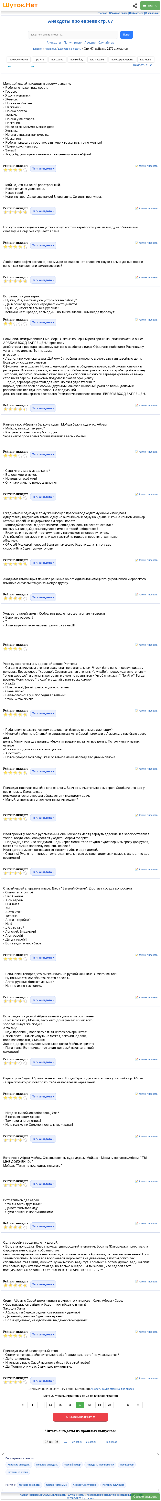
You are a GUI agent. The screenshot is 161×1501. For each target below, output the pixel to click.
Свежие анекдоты (145, 1496)
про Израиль (97, 59)
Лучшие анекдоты (29, 1485)
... (41, 1405)
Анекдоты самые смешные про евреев (112, 1389)
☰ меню (150, 5)
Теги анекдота (42, 168)
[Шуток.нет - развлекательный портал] (20, 9)
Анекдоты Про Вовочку (100, 1464)
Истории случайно (113, 1485)
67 (80, 1405)
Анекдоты (54, 42)
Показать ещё (142, 65)
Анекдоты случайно (84, 1485)
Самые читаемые (56, 1485)
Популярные (73, 42)
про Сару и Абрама (122, 59)
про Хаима (57, 59)
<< (23, 1405)
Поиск (126, 34)
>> (138, 1405)
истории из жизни (18, 1472)
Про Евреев (127, 1464)
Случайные (106, 42)
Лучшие (90, 42)
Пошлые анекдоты (47, 1464)
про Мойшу (76, 59)
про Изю (39, 59)
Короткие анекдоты (19, 1464)
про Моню (145, 59)
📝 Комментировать (145, 166)
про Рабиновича (19, 59)
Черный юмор (72, 1464)
